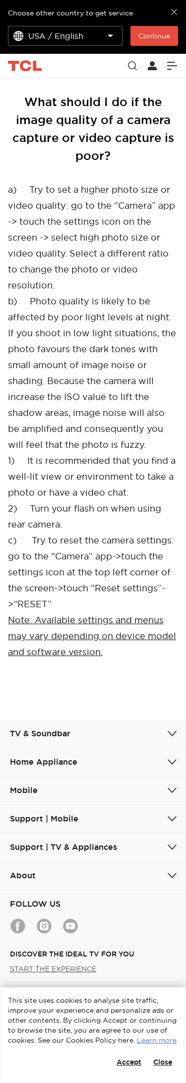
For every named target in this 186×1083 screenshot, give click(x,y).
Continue (154, 35)
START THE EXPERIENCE (53, 968)
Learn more (157, 1040)
